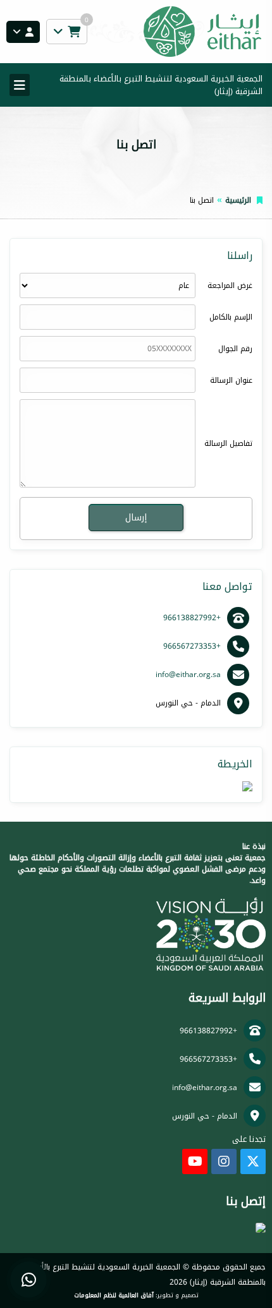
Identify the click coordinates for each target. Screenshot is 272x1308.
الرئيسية (238, 200)
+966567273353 (192, 646)
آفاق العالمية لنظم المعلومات (114, 1295)
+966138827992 (192, 618)
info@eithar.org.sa (188, 674)
